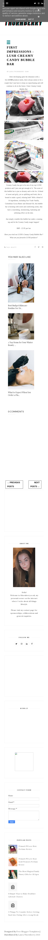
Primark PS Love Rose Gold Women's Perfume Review (28, 862)
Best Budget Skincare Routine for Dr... (17, 306)
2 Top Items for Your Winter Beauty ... (20, 343)
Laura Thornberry (16, 71)
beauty (9, 42)
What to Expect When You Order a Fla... (19, 393)
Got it (31, 19)
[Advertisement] (23, 510)
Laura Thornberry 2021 (29, 934)
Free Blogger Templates (27, 931)
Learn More (20, 19)
